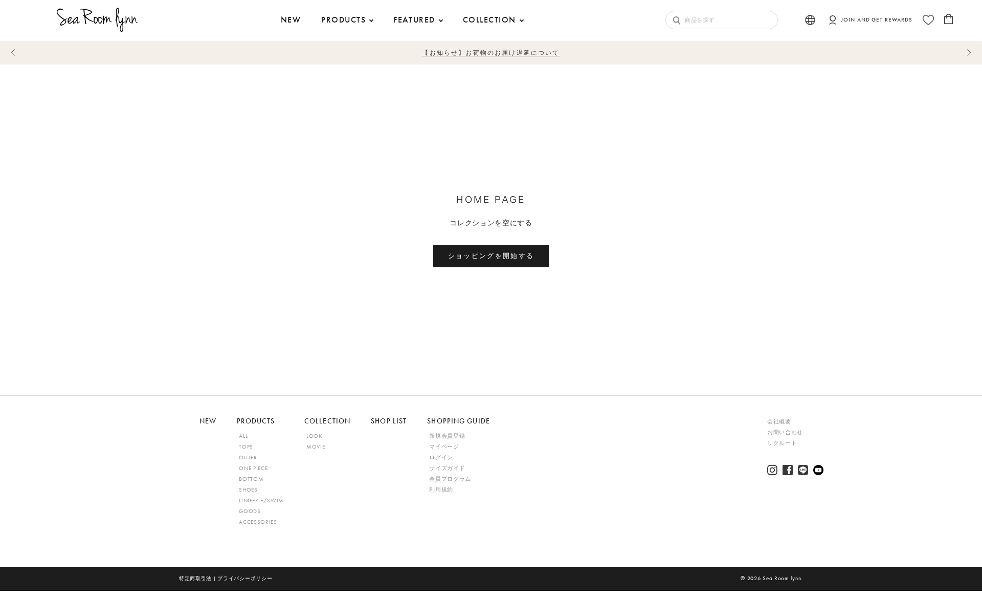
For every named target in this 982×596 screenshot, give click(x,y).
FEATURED (414, 19)
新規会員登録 (447, 436)
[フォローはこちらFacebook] (788, 470)
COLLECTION (489, 19)
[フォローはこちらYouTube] (818, 470)
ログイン (441, 457)
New (291, 19)
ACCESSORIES (258, 522)
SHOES (248, 489)
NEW (207, 420)
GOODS (249, 511)
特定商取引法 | (198, 578)
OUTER (248, 457)
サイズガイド (447, 468)
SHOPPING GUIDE (458, 420)
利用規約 (441, 489)
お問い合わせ (785, 432)
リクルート (782, 443)
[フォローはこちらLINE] (803, 470)
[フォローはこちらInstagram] (772, 470)
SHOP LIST (389, 420)
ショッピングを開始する (491, 255)
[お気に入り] (928, 20)
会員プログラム (450, 479)
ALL (243, 436)
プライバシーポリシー (244, 578)
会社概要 (779, 421)
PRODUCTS (343, 19)
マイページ (444, 446)
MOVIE (315, 446)
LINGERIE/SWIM (261, 500)
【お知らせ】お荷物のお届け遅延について (491, 52)
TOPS (246, 446)
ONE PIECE (253, 468)
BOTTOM (251, 479)
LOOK (314, 436)
